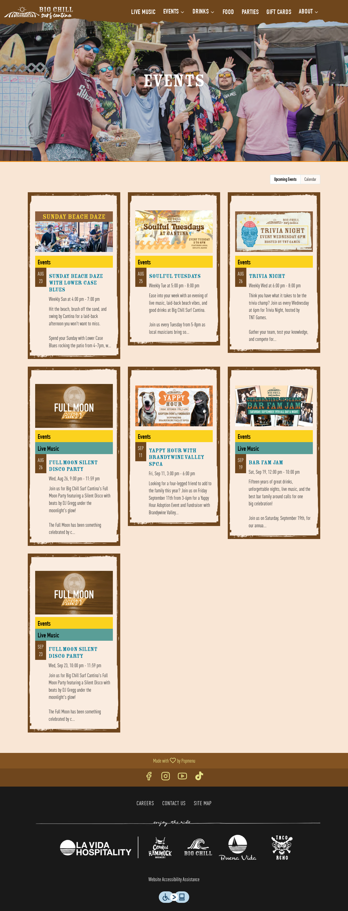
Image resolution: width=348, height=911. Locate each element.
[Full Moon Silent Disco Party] (74, 460)
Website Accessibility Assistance (174, 879)
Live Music (143, 12)
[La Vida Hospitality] (95, 846)
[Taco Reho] (282, 846)
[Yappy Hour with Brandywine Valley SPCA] (174, 450)
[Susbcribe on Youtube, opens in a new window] (182, 777)
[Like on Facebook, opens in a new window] (148, 777)
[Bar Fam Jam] (274, 457)
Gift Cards (278, 12)
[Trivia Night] (274, 276)
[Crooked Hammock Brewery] (160, 846)
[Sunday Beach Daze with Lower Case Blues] (74, 279)
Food (228, 12)
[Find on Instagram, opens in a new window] (165, 777)
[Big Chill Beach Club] (198, 846)
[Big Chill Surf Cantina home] (38, 12)
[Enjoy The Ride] (178, 822)
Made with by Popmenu (99, 760)
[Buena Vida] (238, 846)
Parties (250, 12)
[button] (174, 12)
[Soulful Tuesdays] (174, 272)
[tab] (285, 179)
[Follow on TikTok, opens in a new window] (199, 777)
